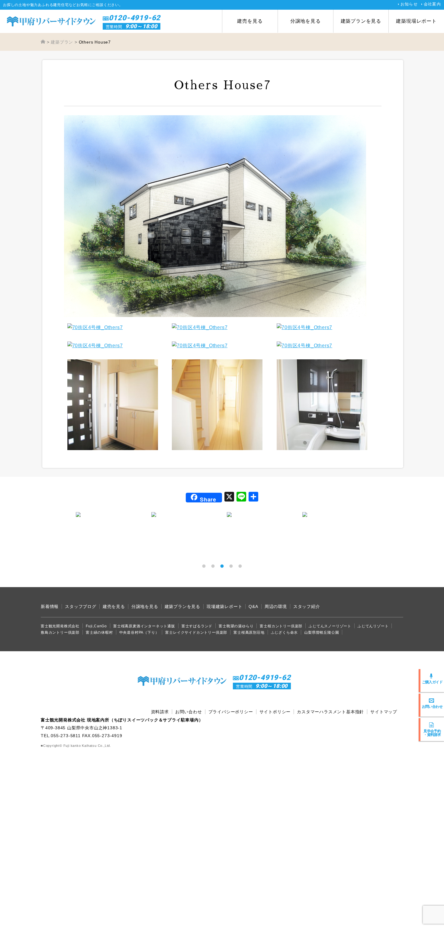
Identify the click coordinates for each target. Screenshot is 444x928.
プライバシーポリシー (230, 711)
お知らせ (409, 4)
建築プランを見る (361, 21)
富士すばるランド (197, 626)
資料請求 (160, 711)
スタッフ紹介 (306, 606)
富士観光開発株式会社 (60, 626)
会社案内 (432, 4)
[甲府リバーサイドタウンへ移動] (43, 42)
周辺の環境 (276, 606)
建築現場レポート (416, 21)
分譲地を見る (305, 21)
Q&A (253, 606)
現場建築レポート (224, 606)
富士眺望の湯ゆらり (236, 626)
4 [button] (231, 566)
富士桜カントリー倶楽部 (281, 626)
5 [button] (240, 566)
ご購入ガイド (432, 682)
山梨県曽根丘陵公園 (321, 632)
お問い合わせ (432, 706)
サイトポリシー (275, 711)
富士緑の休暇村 (99, 632)
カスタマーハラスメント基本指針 (330, 711)
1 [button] (204, 566)
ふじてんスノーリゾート (330, 626)
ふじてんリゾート (373, 626)
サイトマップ (383, 711)
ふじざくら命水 (284, 632)
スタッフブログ (80, 606)
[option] (109, 514)
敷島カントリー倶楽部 (60, 632)
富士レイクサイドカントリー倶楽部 (196, 632)
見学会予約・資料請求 (432, 733)
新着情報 (50, 606)
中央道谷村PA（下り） (139, 632)
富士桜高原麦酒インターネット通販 (144, 626)
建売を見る (249, 21)
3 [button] (222, 566)
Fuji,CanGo (96, 626)
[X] (229, 497)
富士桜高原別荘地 (248, 632)
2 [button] (213, 566)
